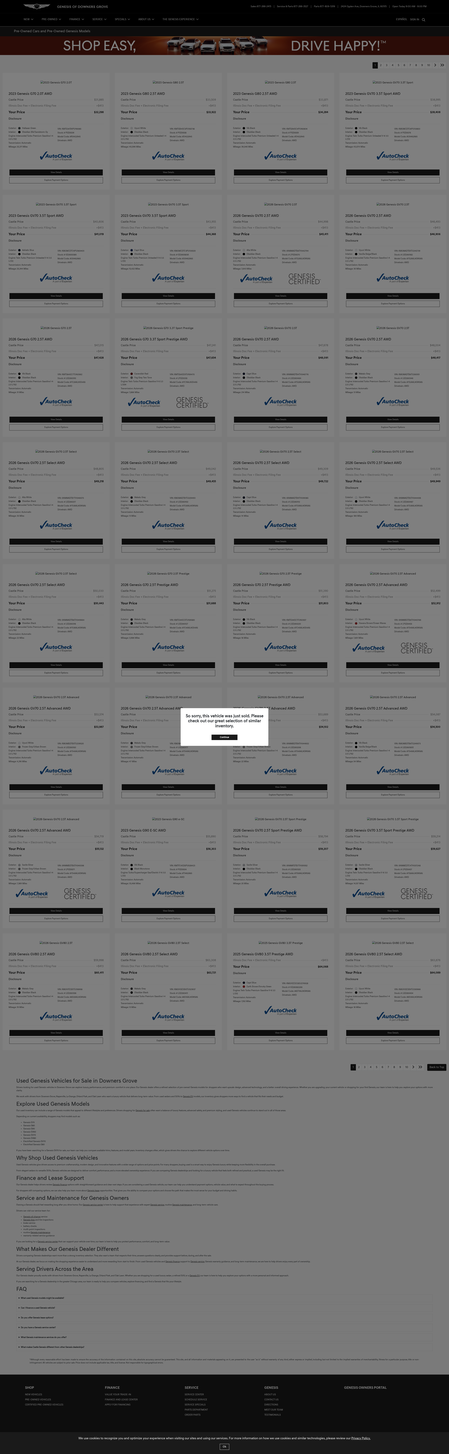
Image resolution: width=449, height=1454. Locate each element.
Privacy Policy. (361, 1438)
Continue (224, 737)
